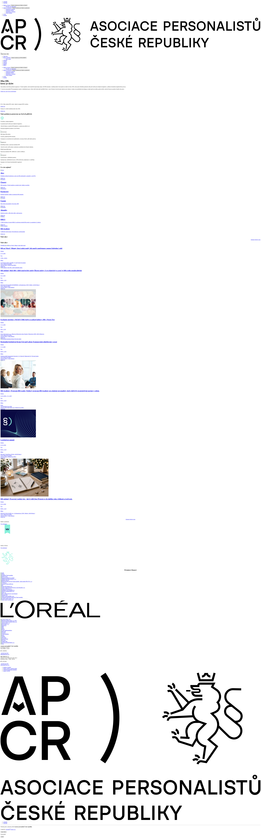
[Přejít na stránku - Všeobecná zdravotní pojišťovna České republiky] (12, 597)
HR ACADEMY (7, 57)
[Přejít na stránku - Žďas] (2, 643)
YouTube (5, 2)
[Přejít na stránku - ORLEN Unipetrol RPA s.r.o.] (7, 591)
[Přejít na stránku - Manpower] (3, 625)
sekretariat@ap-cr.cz (5, 654)
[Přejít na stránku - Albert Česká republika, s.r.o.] (7, 596)
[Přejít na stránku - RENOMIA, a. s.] (5, 624)
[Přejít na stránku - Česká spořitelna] (5, 634)
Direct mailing (9, 13)
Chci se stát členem (12, 91)
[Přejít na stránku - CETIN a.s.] (4, 582)
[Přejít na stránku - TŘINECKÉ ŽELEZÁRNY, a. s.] (8, 579)
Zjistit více (3, 106)
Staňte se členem (6, 5)
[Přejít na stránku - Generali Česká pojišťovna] (7, 584)
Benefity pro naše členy (11, 6)
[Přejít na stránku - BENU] (3, 629)
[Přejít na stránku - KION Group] (4, 576)
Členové (5, 62)
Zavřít (2, 836)
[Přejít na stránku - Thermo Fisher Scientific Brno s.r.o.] (9, 621)
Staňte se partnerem (7, 7)
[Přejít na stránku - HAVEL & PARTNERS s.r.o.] (7, 642)
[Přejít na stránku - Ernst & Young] (4, 638)
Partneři (5, 63)
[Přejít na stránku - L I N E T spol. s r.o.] (5, 619)
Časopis (5, 61)
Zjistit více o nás (4, 91)
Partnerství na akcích (10, 9)
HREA (4, 65)
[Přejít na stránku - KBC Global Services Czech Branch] (9, 593)
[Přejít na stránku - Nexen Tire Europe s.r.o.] (6, 586)
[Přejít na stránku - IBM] (2, 626)
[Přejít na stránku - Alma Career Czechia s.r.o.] (7, 599)
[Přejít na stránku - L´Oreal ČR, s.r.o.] (50, 618)
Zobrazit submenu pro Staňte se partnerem (20, 7)
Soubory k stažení (7, 667)
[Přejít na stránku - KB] (2, 585)
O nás (4, 14)
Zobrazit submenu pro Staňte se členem (19, 5)
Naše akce (5, 56)
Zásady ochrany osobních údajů (10, 668)
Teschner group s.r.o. (11, 829)
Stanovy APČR (6, 671)
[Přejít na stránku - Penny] (2, 635)
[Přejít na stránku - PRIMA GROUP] (5, 580)
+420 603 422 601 (4, 653)
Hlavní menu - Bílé (4, 54)
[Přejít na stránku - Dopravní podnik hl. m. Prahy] (7, 577)
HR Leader (8, 59)
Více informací (4, 524)
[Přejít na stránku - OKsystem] (3, 637)
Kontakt (5, 15)
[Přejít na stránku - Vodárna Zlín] (4, 641)
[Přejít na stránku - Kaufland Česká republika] (7, 575)
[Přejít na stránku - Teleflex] (3, 636)
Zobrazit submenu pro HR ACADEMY (18, 57)
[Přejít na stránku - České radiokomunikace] (6, 630)
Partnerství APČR (10, 10)
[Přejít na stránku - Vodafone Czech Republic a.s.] (8, 590)
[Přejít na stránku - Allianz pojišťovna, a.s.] (6, 588)
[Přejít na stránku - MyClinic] (3, 640)
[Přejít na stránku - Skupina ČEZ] (4, 595)
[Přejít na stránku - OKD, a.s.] (3, 592)
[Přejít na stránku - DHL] (2, 627)
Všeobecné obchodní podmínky (10, 669)
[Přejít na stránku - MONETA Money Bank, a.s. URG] (9, 620)
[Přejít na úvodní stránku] (130, 51)
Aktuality (5, 60)
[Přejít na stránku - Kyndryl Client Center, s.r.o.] (7, 598)
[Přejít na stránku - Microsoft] (3, 631)
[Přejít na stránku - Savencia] (3, 632)
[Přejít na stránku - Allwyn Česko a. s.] (5, 623)
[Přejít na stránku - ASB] (2, 573)
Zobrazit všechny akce (255, 239)
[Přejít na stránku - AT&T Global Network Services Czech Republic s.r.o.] (13, 587)
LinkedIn (5, 1)
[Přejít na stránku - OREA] (3, 574)
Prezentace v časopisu (10, 11)
